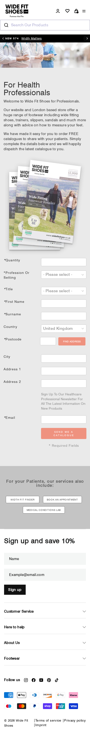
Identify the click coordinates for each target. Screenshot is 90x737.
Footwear (12, 658)
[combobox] (45, 25)
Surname (12, 314)
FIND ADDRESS (72, 341)
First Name (14, 302)
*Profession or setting (17, 275)
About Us (12, 643)
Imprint (40, 725)
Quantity (12, 260)
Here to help (14, 627)
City (7, 356)
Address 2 (12, 382)
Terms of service (48, 720)
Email (9, 417)
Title (8, 289)
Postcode (13, 339)
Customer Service (19, 611)
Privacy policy (75, 720)
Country (10, 327)
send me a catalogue (64, 433)
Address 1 (12, 369)
